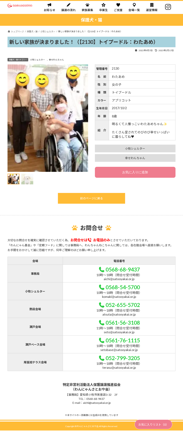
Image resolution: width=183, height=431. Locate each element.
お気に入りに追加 (135, 172)
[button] (85, 118)
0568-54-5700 (123, 287)
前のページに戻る (91, 198)
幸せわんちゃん (56, 59)
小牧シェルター (37, 59)
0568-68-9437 (123, 269)
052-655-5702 (123, 305)
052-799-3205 (123, 358)
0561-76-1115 (123, 340)
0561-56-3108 (123, 322)
